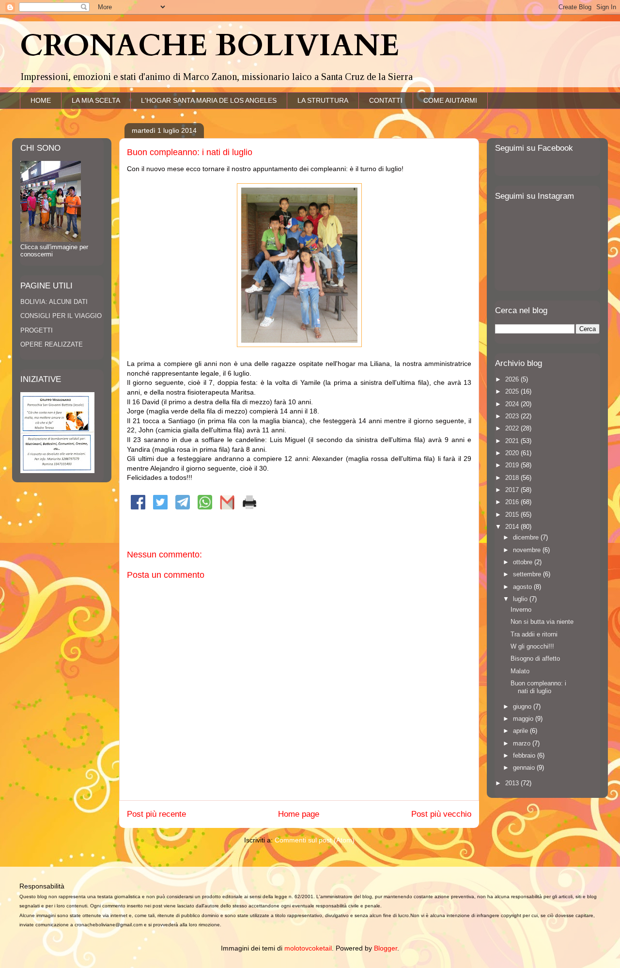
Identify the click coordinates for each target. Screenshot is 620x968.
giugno (523, 706)
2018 (513, 477)
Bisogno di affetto (535, 658)
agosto (523, 586)
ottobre (523, 562)
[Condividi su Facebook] (138, 507)
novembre (527, 550)
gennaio (525, 767)
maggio (524, 718)
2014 (513, 526)
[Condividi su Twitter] (160, 507)
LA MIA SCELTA (96, 100)
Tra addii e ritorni (534, 634)
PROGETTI (36, 330)
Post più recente (156, 814)
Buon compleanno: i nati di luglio (538, 687)
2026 (513, 379)
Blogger (385, 948)
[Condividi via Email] (227, 507)
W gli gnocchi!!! (532, 646)
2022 (513, 428)
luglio (521, 599)
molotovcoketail (308, 948)
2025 (513, 391)
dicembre (527, 537)
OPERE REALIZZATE (51, 344)
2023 (513, 416)
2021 (513, 440)
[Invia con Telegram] (182, 507)
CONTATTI (386, 100)
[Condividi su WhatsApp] (205, 507)
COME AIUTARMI (450, 100)
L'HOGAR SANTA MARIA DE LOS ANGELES (209, 100)
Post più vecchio (441, 814)
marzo (522, 743)
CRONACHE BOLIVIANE (209, 46)
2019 (513, 465)
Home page (298, 814)
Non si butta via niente (542, 621)
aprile (521, 730)
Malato (520, 671)
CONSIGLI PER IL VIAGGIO (61, 315)
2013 (513, 783)
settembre (528, 574)
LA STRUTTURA (322, 100)
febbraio (525, 755)
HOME (41, 100)
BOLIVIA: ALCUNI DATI (54, 301)
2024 (513, 404)
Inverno (521, 609)
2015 (513, 514)
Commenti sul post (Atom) (315, 840)
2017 (513, 489)
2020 (513, 453)
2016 (513, 502)
